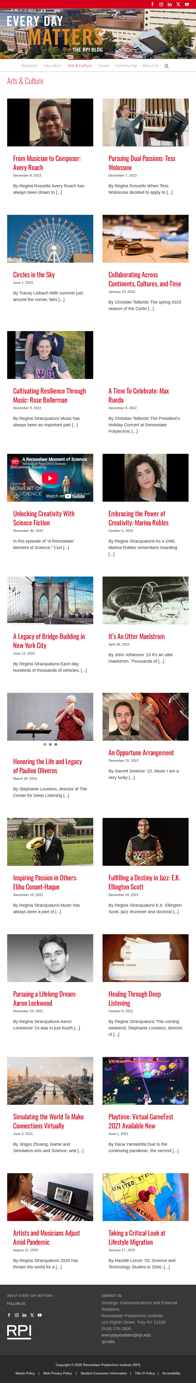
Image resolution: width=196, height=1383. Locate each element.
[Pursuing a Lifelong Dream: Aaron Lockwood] (50, 958)
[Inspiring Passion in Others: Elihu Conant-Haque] (50, 842)
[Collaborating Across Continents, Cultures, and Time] (146, 239)
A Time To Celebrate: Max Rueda (139, 395)
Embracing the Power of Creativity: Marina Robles (139, 517)
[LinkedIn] (24, 1315)
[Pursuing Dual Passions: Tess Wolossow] (146, 123)
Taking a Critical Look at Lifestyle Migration (137, 1237)
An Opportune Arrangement (141, 752)
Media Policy (25, 1373)
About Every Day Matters (30, 1296)
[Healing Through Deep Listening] (146, 958)
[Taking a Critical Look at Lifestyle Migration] (146, 1197)
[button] (167, 65)
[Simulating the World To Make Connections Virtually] (50, 1081)
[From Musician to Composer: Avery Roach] (50, 123)
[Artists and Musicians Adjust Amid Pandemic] (50, 1197)
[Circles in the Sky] (50, 239)
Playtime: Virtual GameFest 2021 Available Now (141, 1120)
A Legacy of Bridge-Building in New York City (49, 640)
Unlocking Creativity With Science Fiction (43, 517)
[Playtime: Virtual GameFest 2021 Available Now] (146, 1081)
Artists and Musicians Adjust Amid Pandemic (46, 1237)
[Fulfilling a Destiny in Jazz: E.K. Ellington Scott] (146, 842)
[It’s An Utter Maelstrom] (146, 601)
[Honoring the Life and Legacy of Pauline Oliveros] (50, 717)
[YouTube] (40, 1315)
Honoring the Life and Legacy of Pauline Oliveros (47, 765)
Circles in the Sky (34, 274)
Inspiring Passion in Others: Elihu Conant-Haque (45, 881)
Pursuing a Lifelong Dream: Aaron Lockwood (44, 998)
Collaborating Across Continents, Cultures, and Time (145, 278)
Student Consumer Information (104, 1373)
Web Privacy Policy (57, 1373)
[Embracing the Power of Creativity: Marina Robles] (146, 478)
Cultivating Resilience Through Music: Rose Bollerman (49, 395)
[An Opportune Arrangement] (146, 717)
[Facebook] (9, 1315)
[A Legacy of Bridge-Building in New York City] (50, 601)
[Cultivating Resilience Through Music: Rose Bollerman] (50, 355)
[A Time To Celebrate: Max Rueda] (146, 355)
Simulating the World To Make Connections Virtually (48, 1120)
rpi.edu (108, 1341)
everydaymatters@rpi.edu (126, 1335)
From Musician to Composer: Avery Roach (47, 162)
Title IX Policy (145, 1373)
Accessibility (171, 1373)
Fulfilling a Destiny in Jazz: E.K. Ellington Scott (144, 881)
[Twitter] (32, 1315)
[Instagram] (17, 1315)
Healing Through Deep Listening (135, 998)
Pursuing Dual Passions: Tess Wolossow (142, 162)
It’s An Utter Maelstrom (137, 636)
